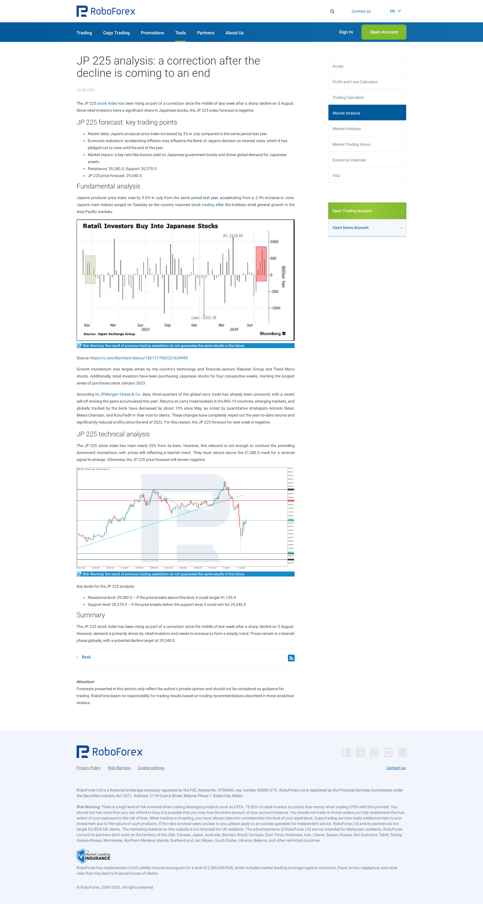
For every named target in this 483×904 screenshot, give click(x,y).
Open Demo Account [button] (351, 227)
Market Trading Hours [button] (351, 144)
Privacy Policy (89, 768)
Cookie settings (151, 768)
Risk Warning (119, 768)
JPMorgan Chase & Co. (120, 394)
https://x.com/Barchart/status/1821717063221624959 (139, 358)
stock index (107, 103)
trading (208, 204)
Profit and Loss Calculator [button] (355, 82)
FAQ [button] (336, 175)
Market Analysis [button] (346, 113)
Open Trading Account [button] (352, 211)
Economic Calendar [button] (349, 160)
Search (245, 11)
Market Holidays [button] (347, 128)
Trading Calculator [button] (348, 97)
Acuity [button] (338, 66)
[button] (106, 11)
